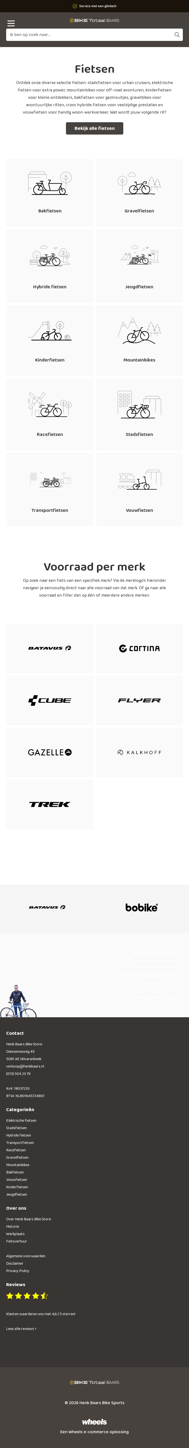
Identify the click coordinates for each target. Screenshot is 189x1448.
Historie (12, 1227)
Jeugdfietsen (16, 1194)
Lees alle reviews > (21, 1329)
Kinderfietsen (17, 1187)
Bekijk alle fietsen (95, 128)
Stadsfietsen (16, 1128)
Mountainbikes (18, 1165)
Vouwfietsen (16, 1180)
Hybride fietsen (18, 1135)
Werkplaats (15, 1234)
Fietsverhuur (16, 1241)
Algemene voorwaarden (25, 1256)
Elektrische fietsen (21, 1121)
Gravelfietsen (17, 1158)
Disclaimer (14, 1263)
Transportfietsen (20, 1143)
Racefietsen (16, 1150)
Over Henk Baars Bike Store (28, 1219)
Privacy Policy (17, 1271)
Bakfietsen (15, 1172)
